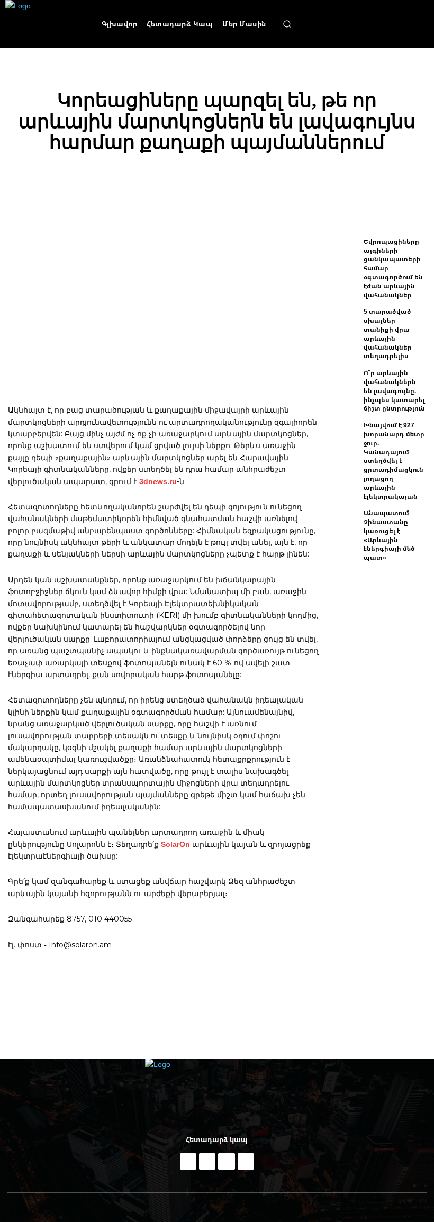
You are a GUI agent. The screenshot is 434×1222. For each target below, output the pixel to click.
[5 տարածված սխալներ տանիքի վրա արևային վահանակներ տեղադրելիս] (344, 324)
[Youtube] (246, 1161)
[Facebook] (188, 1161)
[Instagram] (207, 1161)
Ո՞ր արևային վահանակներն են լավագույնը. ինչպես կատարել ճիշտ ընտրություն (394, 390)
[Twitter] (226, 1161)
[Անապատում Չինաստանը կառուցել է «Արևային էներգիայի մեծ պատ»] (344, 526)
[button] (287, 24)
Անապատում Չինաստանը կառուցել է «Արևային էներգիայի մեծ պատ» (389, 535)
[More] (394, 179)
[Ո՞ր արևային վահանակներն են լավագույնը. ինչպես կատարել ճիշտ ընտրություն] (344, 386)
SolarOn (175, 844)
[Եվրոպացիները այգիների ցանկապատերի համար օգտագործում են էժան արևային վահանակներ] (344, 255)
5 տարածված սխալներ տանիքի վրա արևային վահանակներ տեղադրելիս (388, 333)
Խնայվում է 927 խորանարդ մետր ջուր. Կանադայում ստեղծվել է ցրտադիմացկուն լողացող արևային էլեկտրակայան (394, 460)
